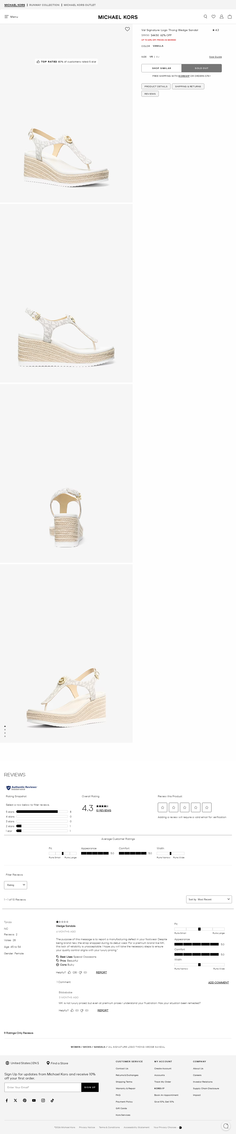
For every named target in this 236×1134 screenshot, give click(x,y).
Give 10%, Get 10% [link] (164, 1101)
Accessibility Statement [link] (137, 1127)
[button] (225, 1126)
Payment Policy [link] (124, 1101)
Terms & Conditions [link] (109, 1127)
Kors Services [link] (123, 1114)
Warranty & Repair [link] (125, 1088)
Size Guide (215, 57)
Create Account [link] (162, 1068)
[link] (6, 1100)
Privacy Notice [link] (87, 1127)
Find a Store (59, 1063)
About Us (198, 1068)
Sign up (90, 1087)
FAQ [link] (118, 1094)
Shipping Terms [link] (124, 1081)
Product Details (156, 86)
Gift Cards (121, 1108)
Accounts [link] (159, 1075)
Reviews (150, 93)
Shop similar (161, 68)
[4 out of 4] (5, 736)
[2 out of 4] (5, 729)
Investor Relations (202, 1081)
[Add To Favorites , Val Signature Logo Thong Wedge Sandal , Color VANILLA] (127, 29)
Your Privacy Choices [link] (165, 1127)
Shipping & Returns (188, 86)
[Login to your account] (221, 16)
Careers (197, 1075)
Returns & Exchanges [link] (127, 1075)
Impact (197, 1094)
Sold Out (202, 68)
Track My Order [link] (162, 1081)
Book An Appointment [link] (166, 1094)
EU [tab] (157, 57)
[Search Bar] (205, 16)
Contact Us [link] (122, 1068)
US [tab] (151, 57)
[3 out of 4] (5, 733)
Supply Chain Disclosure (206, 1088)
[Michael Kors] (118, 16)
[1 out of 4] (5, 726)
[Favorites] (213, 16)
